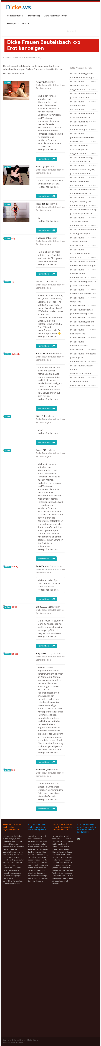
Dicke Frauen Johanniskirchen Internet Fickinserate (83, 137)
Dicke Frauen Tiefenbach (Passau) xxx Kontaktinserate (83, 357)
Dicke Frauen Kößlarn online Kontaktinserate (83, 273)
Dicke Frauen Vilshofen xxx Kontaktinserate (83, 116)
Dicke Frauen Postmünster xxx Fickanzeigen (83, 345)
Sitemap (23, 1040)
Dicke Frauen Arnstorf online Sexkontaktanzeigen (83, 370)
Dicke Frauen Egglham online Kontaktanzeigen (83, 76)
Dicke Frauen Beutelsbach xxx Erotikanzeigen (50, 87)
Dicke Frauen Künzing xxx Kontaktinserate (83, 160)
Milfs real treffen (15, 16)
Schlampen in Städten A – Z (19, 24)
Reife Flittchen (33, 1040)
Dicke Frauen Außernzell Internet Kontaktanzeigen (83, 264)
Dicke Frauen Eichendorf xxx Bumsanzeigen (83, 333)
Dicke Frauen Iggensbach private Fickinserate (83, 284)
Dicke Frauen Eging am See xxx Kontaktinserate (83, 324)
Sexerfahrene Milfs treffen (13, 1043)
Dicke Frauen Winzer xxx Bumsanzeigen (83, 301)
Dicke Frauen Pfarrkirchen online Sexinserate (83, 253)
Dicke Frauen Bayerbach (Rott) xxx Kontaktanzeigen (83, 201)
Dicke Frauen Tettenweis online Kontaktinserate (83, 221)
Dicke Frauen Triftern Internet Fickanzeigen (83, 241)
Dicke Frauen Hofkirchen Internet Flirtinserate (83, 181)
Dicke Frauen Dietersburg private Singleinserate (83, 212)
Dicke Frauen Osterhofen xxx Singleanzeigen (83, 232)
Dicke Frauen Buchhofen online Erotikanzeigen (83, 381)
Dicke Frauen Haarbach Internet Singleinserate (83, 85)
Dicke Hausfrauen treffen (55, 16)
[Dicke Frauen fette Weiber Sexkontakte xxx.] (18, 8)
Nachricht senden (45, 159)
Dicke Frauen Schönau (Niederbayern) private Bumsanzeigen (83, 313)
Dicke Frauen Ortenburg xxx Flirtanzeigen (83, 105)
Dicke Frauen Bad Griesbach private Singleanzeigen (83, 149)
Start (5, 57)
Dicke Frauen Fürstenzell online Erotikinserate (83, 192)
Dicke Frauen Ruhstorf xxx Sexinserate (83, 292)
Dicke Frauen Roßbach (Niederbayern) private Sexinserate (83, 170)
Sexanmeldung (33, 16)
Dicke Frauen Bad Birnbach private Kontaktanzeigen (83, 125)
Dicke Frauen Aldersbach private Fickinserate (83, 96)
